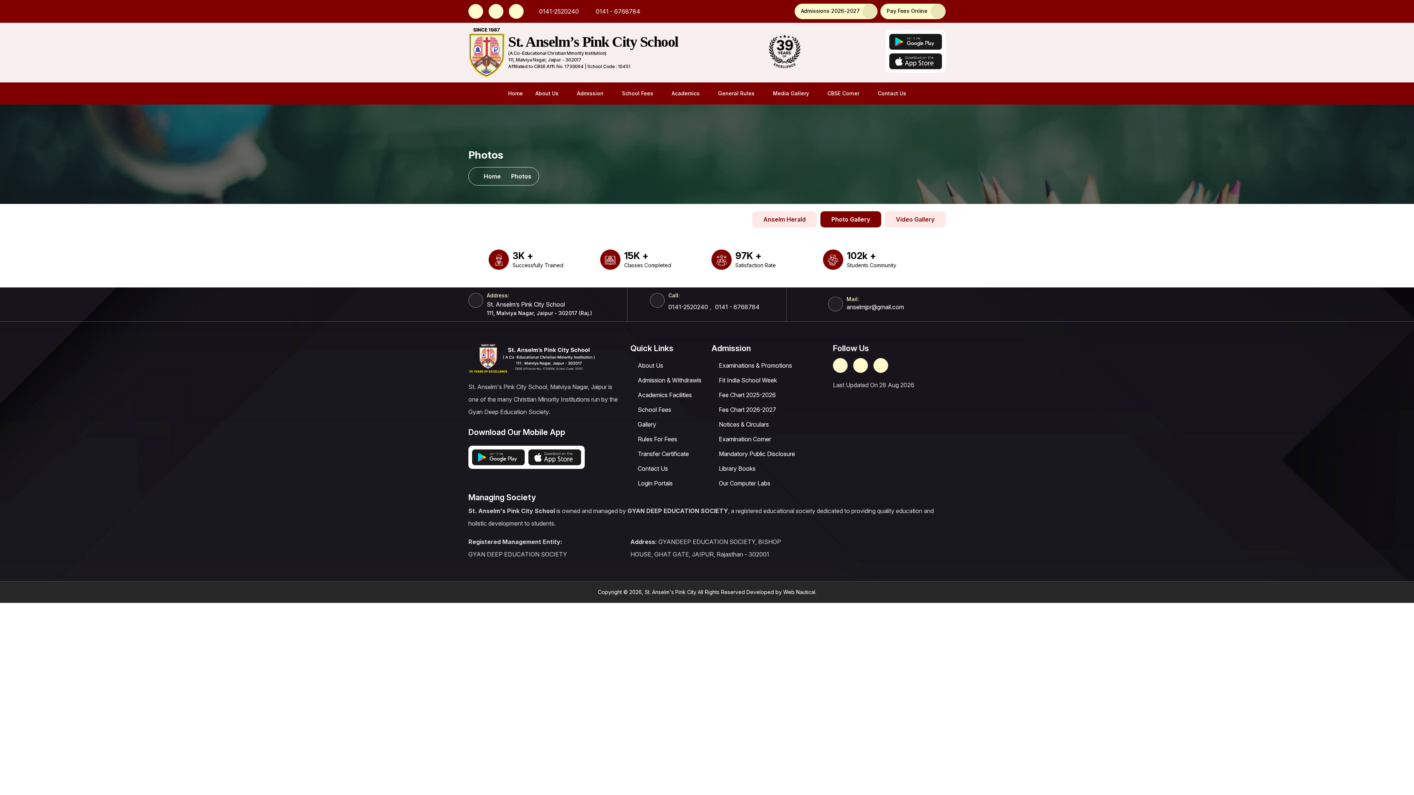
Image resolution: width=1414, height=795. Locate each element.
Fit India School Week (748, 380)
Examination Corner (745, 439)
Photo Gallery (850, 219)
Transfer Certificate (663, 453)
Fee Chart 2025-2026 (747, 395)
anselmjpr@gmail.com (875, 307)
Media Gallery (791, 93)
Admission (590, 93)
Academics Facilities (665, 395)
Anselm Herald (784, 219)
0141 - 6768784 (617, 11)
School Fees (637, 93)
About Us (547, 93)
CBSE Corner (843, 93)
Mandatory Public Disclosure (757, 453)
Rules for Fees (657, 439)
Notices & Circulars (744, 424)
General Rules (736, 93)
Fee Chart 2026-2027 (747, 409)
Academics (686, 93)
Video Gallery (915, 219)
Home (515, 93)
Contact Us (892, 93)
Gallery (647, 424)
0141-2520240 (558, 11)
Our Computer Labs (744, 483)
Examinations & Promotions (755, 365)
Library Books (737, 468)
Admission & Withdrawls (669, 380)
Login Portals (655, 483)
